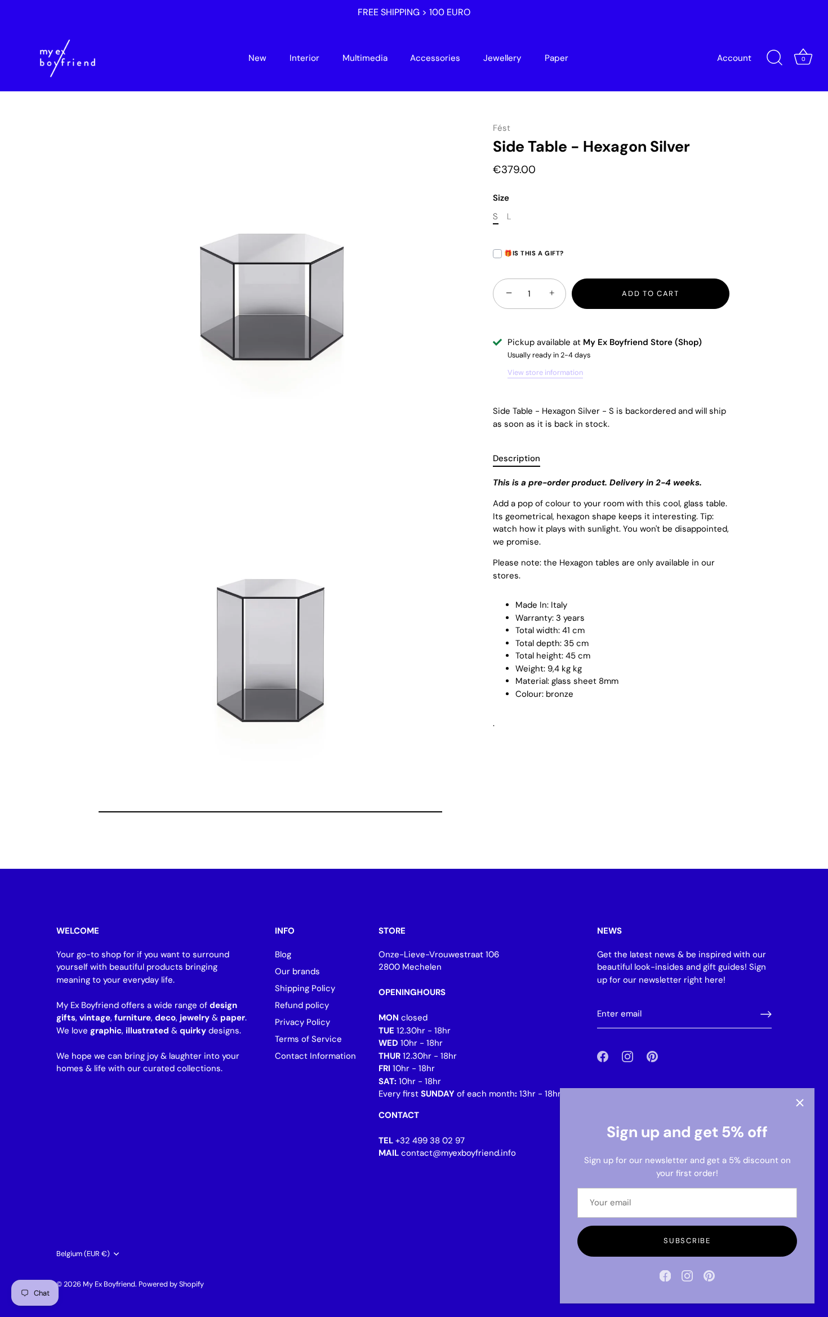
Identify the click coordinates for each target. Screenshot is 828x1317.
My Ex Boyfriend (109, 1284)
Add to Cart (650, 293)
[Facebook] (665, 1275)
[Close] (799, 1102)
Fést (501, 128)
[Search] (774, 58)
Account (734, 58)
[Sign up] (766, 1014)
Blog (283, 954)
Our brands (297, 971)
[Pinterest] (709, 1275)
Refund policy (302, 1005)
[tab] (522, 459)
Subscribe (687, 1240)
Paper (556, 58)
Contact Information (315, 1056)
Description (516, 459)
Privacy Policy (302, 1022)
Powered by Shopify (171, 1284)
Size (501, 198)
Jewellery (502, 58)
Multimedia (365, 58)
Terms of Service (308, 1039)
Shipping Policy (305, 988)
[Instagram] (687, 1275)
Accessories (435, 58)
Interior (304, 58)
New (257, 58)
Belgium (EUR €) (83, 1253)
